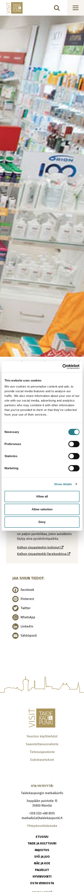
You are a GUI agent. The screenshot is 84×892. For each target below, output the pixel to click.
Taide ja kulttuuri (42, 843)
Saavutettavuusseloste (42, 744)
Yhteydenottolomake (42, 826)
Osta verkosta (42, 883)
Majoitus (42, 850)
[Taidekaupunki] (12, 8)
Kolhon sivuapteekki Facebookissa (42, 554)
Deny (42, 522)
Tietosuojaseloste (42, 752)
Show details (63, 484)
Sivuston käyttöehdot (42, 736)
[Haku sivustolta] (57, 7)
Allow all (42, 496)
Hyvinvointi (42, 876)
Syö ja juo (42, 856)
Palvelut (42, 870)
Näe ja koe (42, 863)
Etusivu (42, 837)
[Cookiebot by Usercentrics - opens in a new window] (62, 366)
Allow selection (42, 509)
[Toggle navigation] (75, 8)
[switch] (74, 444)
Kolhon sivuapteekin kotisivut (38, 547)
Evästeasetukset (42, 760)
